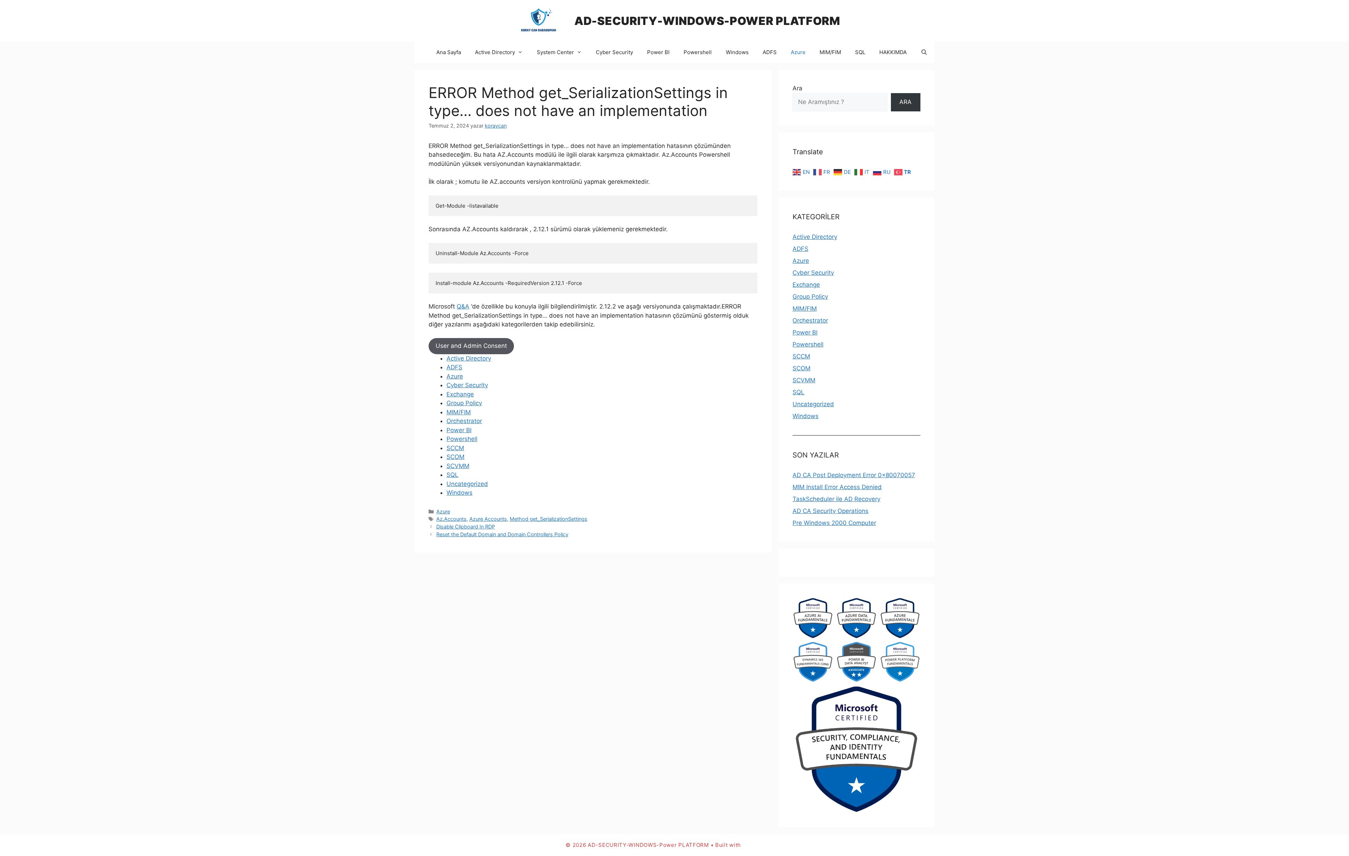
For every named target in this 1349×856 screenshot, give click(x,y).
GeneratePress (763, 845)
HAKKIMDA (893, 52)
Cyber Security (614, 52)
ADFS (770, 52)
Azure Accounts (488, 519)
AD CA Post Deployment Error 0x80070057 (854, 475)
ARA (905, 101)
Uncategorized (467, 483)
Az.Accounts (451, 519)
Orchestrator (464, 420)
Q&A (463, 306)
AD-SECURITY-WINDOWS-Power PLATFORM (707, 21)
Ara (797, 88)
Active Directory (495, 52)
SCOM (455, 456)
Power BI (658, 52)
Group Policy (464, 403)
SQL (860, 52)
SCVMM (458, 465)
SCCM (455, 448)
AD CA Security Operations (830, 510)
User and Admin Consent (471, 345)
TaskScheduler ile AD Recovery (836, 498)
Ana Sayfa (448, 52)
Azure (798, 52)
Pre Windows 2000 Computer (834, 522)
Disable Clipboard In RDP (465, 527)
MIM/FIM (830, 52)
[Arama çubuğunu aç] (924, 52)
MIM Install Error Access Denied (837, 487)
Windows (737, 52)
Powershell (698, 52)
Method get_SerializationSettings (548, 519)
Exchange (460, 394)
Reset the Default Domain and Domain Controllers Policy (502, 534)
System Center (555, 52)
